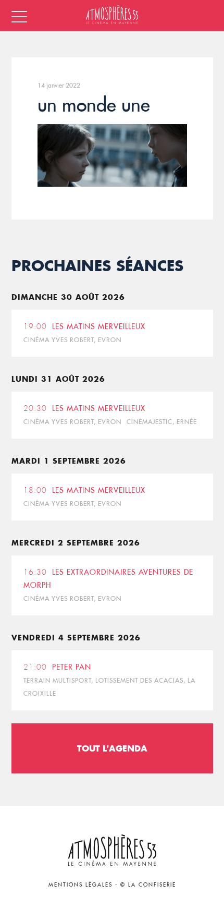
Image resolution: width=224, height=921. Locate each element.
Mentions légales (80, 884)
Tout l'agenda (112, 748)
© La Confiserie (148, 884)
